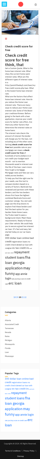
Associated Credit (12, 324)
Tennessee (9, 328)
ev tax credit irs (20, 247)
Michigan (8, 340)
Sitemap (20, 456)
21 (23, 297)
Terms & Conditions (13, 451)
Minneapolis (10, 344)
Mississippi (9, 356)
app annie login (24, 414)
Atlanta (8, 320)
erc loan (15, 283)
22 (25, 297)
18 (15, 297)
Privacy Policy (28, 451)
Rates (7, 336)
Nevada (8, 332)
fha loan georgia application (17, 262)
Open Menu (4, 4)
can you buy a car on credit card (16, 420)
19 (17, 297)
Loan (7, 352)
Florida (7, 348)
